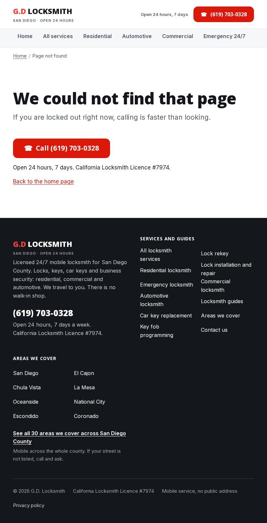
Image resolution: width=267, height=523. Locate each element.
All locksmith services (156, 254)
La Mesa (84, 387)
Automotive (137, 36)
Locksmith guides (222, 301)
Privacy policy (28, 505)
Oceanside (25, 401)
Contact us (214, 330)
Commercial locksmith (215, 285)
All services (58, 36)
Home (25, 36)
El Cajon (84, 373)
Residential (97, 36)
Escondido (25, 416)
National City (89, 401)
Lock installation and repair (226, 269)
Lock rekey (215, 253)
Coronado (86, 416)
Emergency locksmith (166, 284)
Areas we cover (220, 315)
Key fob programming (156, 330)
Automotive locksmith (154, 299)
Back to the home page (43, 181)
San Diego (25, 373)
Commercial (177, 36)
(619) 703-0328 (43, 313)
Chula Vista (27, 387)
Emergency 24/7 (225, 36)
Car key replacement (166, 315)
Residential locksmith (165, 270)
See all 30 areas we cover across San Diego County (69, 437)
